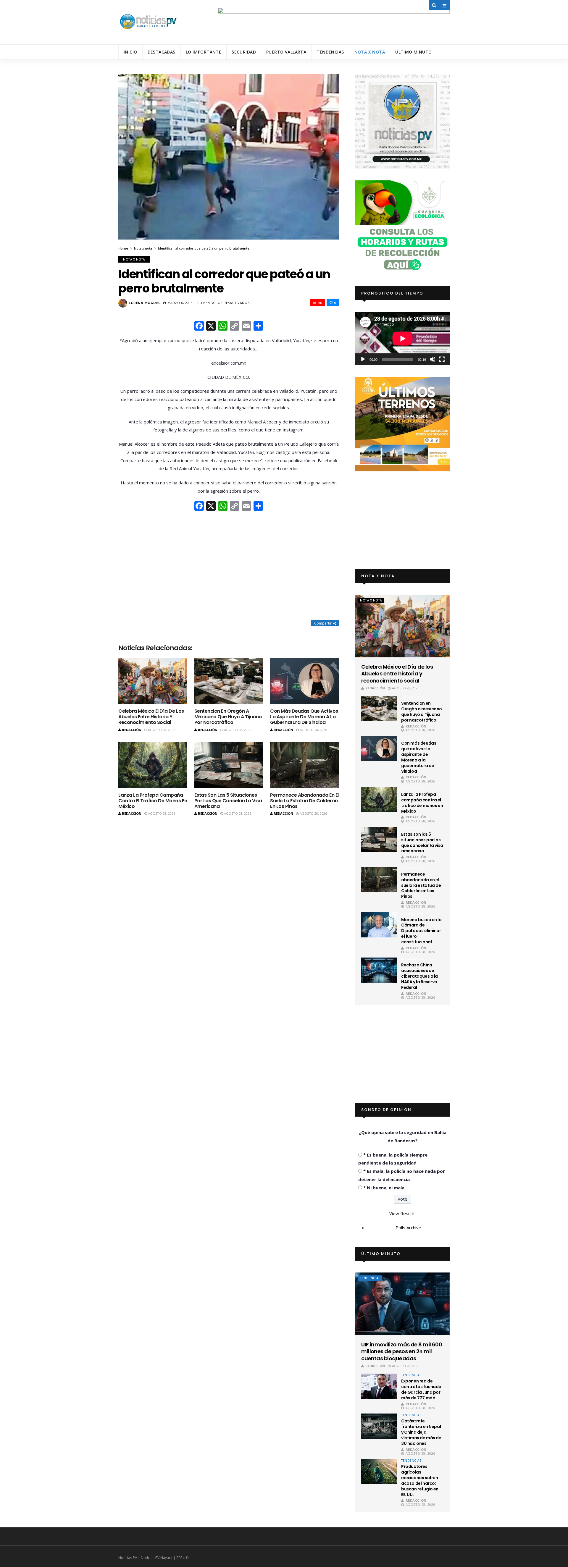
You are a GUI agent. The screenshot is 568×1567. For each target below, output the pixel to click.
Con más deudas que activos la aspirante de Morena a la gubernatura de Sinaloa (304, 717)
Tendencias (330, 52)
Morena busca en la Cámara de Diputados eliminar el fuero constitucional (421, 931)
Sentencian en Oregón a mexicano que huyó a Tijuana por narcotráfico (228, 717)
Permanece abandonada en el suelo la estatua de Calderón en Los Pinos (304, 801)
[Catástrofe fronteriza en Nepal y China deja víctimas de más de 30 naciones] (379, 1426)
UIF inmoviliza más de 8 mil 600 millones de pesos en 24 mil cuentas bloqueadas (401, 1351)
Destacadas (161, 52)
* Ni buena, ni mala (383, 1188)
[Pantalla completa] (442, 359)
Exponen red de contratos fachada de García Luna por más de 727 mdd (421, 1389)
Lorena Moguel (144, 302)
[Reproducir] (363, 359)
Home (123, 248)
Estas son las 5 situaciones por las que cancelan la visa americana (228, 801)
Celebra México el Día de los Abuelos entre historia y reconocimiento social (151, 717)
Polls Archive (408, 1227)
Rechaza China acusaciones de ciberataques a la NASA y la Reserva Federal (419, 976)
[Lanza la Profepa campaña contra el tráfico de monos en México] (152, 765)
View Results (402, 1213)
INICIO (130, 52)
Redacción (131, 729)
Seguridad (244, 52)
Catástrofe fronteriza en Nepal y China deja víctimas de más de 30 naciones (421, 1432)
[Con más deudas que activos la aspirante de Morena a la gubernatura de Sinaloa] (304, 681)
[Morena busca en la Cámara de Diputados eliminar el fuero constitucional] (379, 924)
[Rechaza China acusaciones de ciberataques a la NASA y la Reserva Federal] (379, 970)
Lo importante (203, 52)
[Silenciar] (432, 359)
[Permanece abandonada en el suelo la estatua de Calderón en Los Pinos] (304, 765)
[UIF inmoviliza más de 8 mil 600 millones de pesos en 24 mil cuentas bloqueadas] (402, 1303)
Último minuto (413, 52)
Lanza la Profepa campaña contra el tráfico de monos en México (152, 801)
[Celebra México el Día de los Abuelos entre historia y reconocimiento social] (152, 681)
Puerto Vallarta (286, 52)
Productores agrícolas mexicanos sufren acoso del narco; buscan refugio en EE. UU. (419, 1480)
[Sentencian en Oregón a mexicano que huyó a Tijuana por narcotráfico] (228, 681)
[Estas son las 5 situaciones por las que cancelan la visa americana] (228, 765)
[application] (402, 338)
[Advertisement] (228, 566)
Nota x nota (369, 52)
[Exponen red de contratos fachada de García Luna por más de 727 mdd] (379, 1386)
